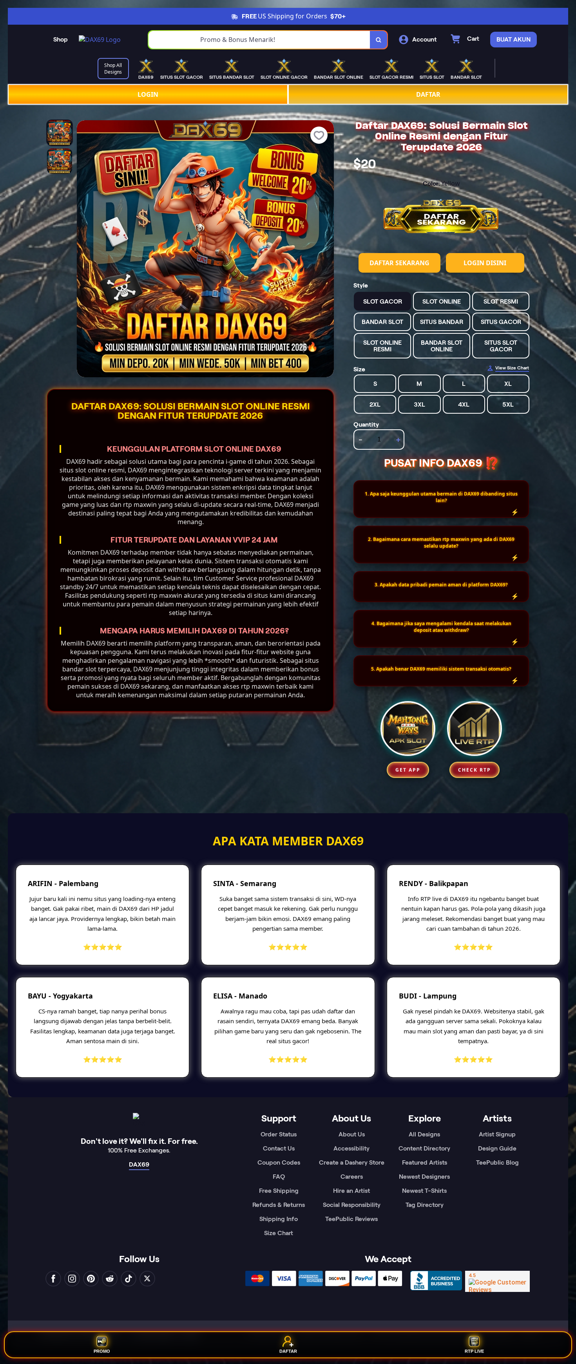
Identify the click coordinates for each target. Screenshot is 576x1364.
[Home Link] (100, 39)
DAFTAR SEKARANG (399, 263)
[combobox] (259, 40)
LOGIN (148, 94)
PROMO (102, 1353)
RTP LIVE (474, 1353)
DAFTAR (428, 94)
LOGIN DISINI (485, 263)
